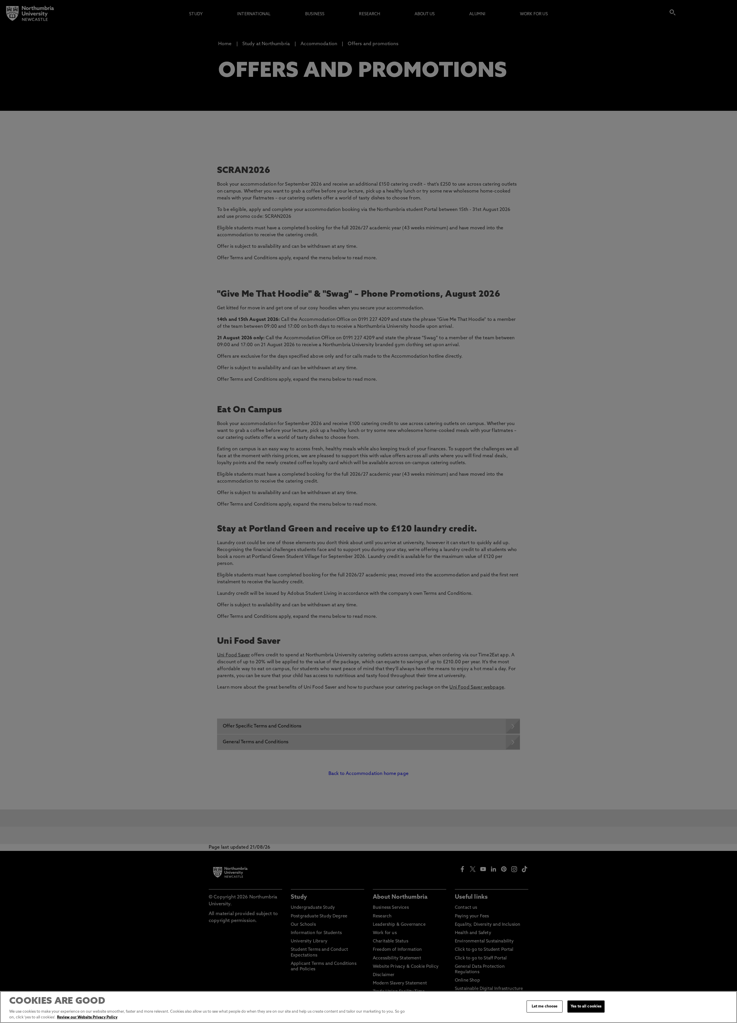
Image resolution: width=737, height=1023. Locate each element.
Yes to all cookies (586, 1006)
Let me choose (545, 1006)
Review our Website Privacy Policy (87, 1017)
